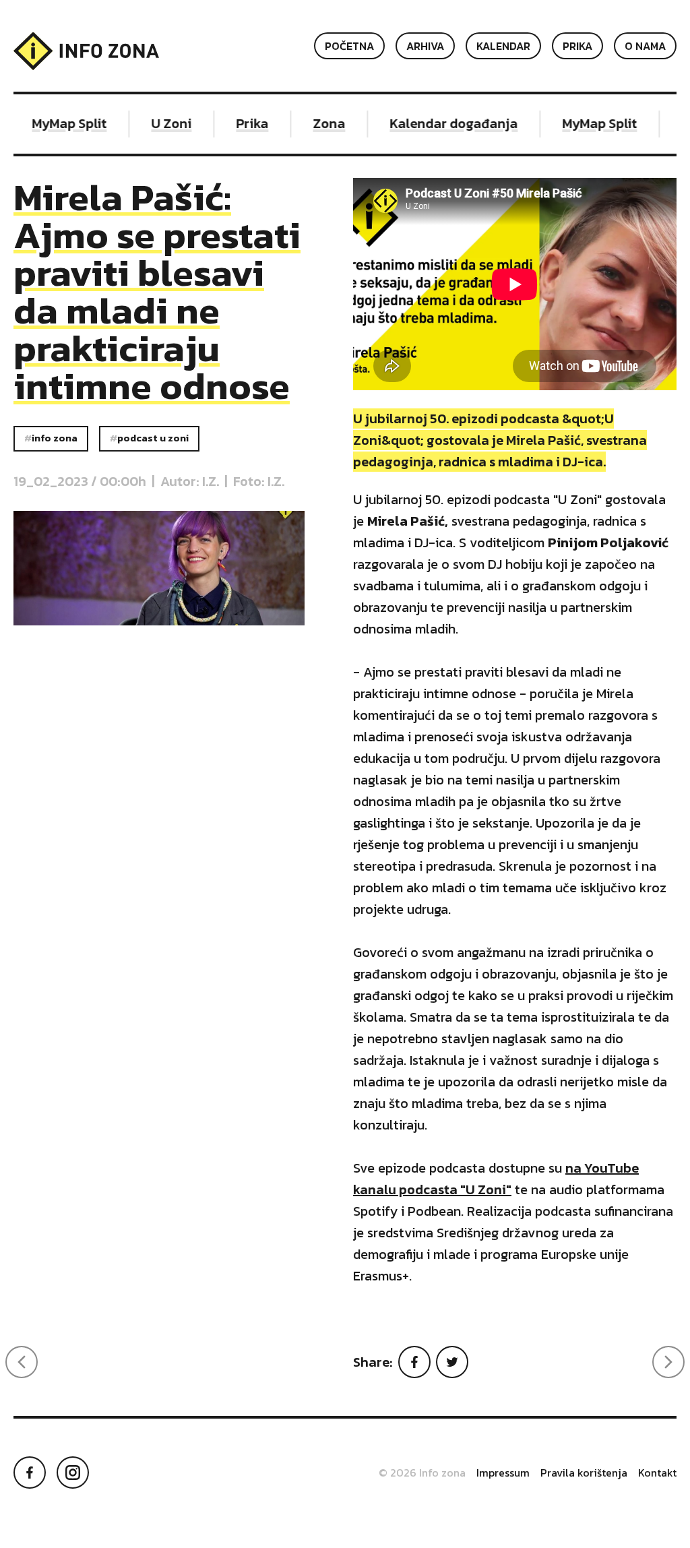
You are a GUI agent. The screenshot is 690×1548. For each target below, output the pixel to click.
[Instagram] (73, 1472)
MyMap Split (56, 123)
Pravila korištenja (583, 1472)
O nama (645, 46)
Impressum (503, 1472)
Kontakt (657, 1472)
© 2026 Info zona (422, 1472)
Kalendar (503, 46)
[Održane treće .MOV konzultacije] (21, 1362)
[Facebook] (414, 1362)
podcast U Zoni (153, 438)
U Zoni (158, 123)
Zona (316, 123)
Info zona (54, 438)
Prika (577, 46)
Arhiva (425, 46)
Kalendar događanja (441, 123)
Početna (349, 46)
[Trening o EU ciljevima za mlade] (668, 1362)
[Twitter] (452, 1362)
